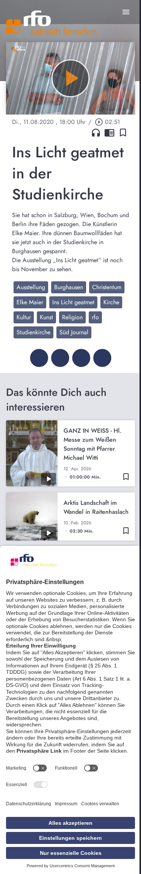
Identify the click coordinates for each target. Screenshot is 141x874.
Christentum (106, 287)
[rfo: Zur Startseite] (51, 23)
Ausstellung (31, 287)
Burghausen (68, 287)
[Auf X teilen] (60, 358)
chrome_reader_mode (109, 132)
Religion (72, 317)
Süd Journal (73, 332)
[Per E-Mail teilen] (102, 358)
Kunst (46, 317)
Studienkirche (33, 332)
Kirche (111, 302)
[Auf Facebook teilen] (39, 358)
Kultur (24, 317)
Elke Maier (30, 302)
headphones (96, 132)
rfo (95, 317)
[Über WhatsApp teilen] (81, 358)
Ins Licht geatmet (73, 302)
